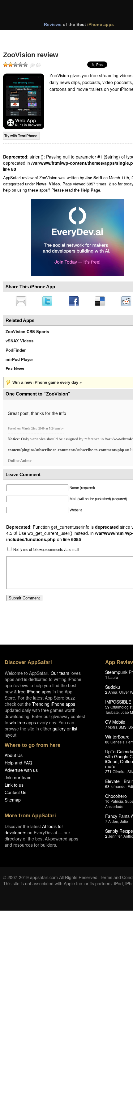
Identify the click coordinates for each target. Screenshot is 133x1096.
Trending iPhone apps (53, 706)
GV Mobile (115, 724)
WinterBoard (117, 738)
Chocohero (116, 798)
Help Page (90, 190)
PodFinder (16, 352)
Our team (60, 675)
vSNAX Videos (19, 342)
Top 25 (52, 36)
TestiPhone (27, 135)
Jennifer (115, 837)
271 (108, 773)
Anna (112, 693)
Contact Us (15, 794)
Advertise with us (21, 772)
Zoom (32, 65)
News (41, 184)
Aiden (113, 823)
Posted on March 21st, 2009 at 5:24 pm (34, 430)
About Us (14, 757)
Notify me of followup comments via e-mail (46, 551)
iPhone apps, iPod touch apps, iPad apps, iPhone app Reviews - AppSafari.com (73, 12)
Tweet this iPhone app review (48, 301)
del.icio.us (103, 301)
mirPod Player (19, 361)
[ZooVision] (23, 101)
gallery (59, 730)
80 (107, 743)
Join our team (18, 779)
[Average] (15, 64)
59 (107, 708)
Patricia (116, 803)
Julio (124, 823)
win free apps (23, 724)
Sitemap (13, 801)
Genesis (117, 743)
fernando (118, 788)
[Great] (20, 64)
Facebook (76, 301)
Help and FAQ (18, 764)
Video (54, 184)
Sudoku (112, 689)
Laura (113, 679)
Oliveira (119, 773)
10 (107, 803)
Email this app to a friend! (21, 301)
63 (107, 788)
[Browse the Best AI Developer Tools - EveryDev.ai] (77, 238)
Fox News (15, 370)
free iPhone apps (34, 693)
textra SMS (117, 728)
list (74, 730)
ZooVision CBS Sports (27, 333)
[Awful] (5, 64)
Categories (84, 36)
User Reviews (38, 65)
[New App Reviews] (21, 36)
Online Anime (20, 462)
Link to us (14, 787)
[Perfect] (25, 64)
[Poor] (10, 64)
